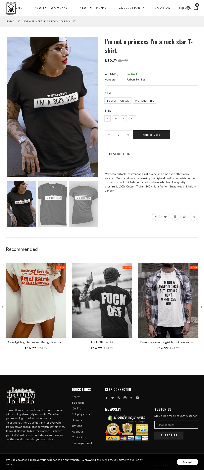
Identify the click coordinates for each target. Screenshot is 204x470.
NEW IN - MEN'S (93, 7)
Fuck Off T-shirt (102, 342)
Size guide (78, 402)
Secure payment (82, 443)
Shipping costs (81, 414)
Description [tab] (119, 154)
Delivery (77, 420)
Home (17, 7)
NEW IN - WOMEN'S (51, 7)
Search (76, 396)
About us (162, 7)
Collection (130, 7)
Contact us (79, 437)
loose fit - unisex (118, 100)
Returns (77, 425)
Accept (187, 462)
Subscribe (169, 435)
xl (132, 118)
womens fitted (144, 100)
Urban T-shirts (136, 79)
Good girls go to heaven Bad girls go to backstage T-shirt (47, 342)
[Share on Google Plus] (184, 217)
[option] (52, 107)
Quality (76, 408)
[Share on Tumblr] (194, 217)
